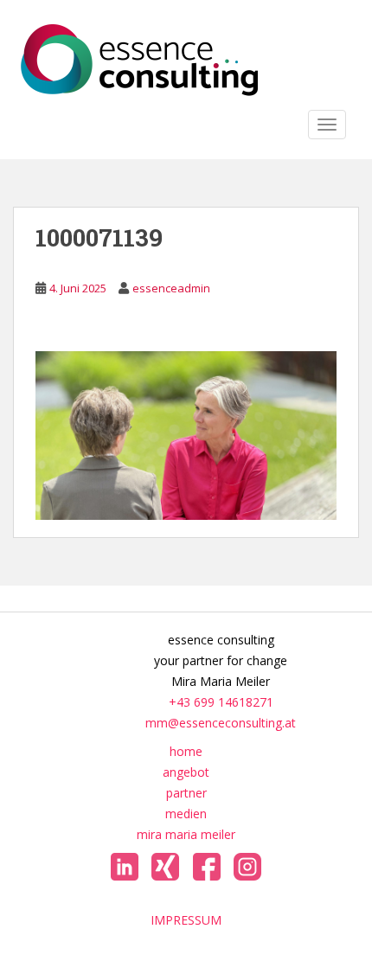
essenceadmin (171, 288)
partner (186, 793)
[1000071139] (186, 434)
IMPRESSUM (186, 920)
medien (186, 813)
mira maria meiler (186, 834)
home (186, 751)
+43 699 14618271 (221, 702)
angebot (186, 772)
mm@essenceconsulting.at (220, 722)
